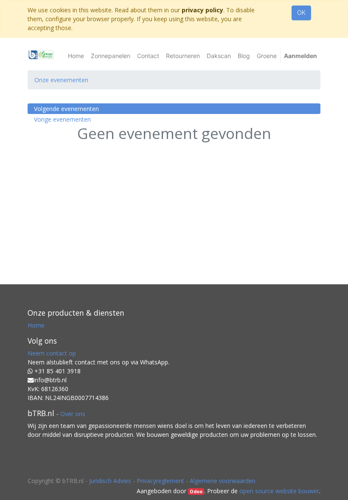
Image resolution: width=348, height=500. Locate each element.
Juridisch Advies (110, 481)
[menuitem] (76, 56)
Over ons (72, 414)
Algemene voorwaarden (222, 481)
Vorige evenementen (62, 119)
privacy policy (202, 10)
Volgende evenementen (66, 109)
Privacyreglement (160, 481)
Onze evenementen (61, 80)
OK (301, 12)
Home (36, 325)
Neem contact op (52, 353)
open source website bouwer (279, 491)
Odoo (196, 491)
